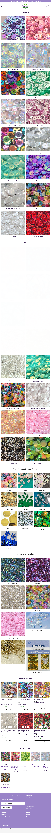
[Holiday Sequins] (25, 499)
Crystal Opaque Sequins (38, 69)
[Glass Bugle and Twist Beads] (13, 624)
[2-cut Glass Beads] (38, 597)
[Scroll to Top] (48, 826)
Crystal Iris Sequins (13, 69)
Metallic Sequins (13, 153)
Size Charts (29, 802)
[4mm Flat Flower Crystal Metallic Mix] (25, 690)
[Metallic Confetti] (38, 341)
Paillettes (9, 528)
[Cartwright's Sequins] (25, 6)
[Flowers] (9, 480)
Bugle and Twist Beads (13, 638)
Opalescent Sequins (13, 180)
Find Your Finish (5, 784)
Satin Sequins (38, 208)
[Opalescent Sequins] (13, 167)
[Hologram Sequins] (13, 83)
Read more (5, 771)
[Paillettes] (9, 518)
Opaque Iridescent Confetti (13, 408)
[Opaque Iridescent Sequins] (38, 167)
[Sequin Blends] (38, 28)
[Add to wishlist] (6, 696)
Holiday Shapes (25, 509)
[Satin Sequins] (38, 195)
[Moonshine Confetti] (13, 366)
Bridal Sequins (12, 236)
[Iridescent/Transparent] (13, 111)
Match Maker (25, 763)
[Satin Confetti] (38, 422)
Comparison (29, 819)
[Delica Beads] (13, 597)
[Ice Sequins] (38, 83)
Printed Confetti (13, 463)
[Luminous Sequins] (38, 111)
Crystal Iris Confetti (13, 273)
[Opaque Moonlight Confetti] (38, 395)
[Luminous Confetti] (13, 341)
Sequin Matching (30, 804)
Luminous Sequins (38, 125)
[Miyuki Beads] (38, 570)
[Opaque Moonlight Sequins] (13, 195)
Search (28, 798)
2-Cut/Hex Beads (38, 610)
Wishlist (28, 816)
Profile (28, 821)
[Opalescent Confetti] (38, 367)
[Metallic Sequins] (13, 139)
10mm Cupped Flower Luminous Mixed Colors (6, 700)
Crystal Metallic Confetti (38, 273)
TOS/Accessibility (30, 806)
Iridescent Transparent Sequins (13, 125)
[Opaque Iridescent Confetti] (13, 395)
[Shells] (42, 519)
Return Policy (4, 819)
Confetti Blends (38, 463)
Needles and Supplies (38, 672)
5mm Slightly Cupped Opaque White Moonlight (8, 730)
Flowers (9, 490)
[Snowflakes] (42, 480)
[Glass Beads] (13, 570)
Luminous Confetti (13, 355)
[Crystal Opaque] (38, 55)
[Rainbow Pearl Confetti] (13, 422)
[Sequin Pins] (13, 652)
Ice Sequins (38, 97)
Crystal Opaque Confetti (13, 300)
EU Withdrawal (4, 825)
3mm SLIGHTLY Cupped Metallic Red (23, 730)
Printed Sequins (25, 528)
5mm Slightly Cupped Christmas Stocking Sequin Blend (41, 731)
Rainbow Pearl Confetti (13, 436)
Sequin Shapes (42, 509)
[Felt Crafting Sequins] (38, 223)
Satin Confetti (38, 435)
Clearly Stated (35, 763)
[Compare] (9, 696)
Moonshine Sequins (38, 153)
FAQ (27, 800)
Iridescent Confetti (38, 327)
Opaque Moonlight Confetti (38, 408)
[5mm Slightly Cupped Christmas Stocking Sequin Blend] (42, 721)
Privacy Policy (29, 808)
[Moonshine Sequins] (38, 139)
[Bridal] (13, 223)
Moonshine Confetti (13, 380)
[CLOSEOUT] (9, 538)
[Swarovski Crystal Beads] (38, 620)
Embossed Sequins (8, 509)
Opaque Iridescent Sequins (38, 180)
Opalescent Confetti (38, 381)
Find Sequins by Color (5, 763)
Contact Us (3, 814)
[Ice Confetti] (13, 314)
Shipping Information (6, 816)
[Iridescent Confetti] (38, 314)
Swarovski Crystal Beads (38, 630)
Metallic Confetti (38, 355)
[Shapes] (42, 499)
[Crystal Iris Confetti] (13, 259)
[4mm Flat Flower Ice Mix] (42, 690)
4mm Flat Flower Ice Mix (40, 699)
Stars (25, 490)
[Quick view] (11, 696)
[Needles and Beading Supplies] (38, 655)
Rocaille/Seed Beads (13, 583)
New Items (13, 41)
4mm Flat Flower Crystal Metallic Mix (24, 700)
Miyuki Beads (38, 583)
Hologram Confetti (38, 300)
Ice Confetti (13, 327)
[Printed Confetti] (13, 449)
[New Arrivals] (13, 28)
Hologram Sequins (13, 97)
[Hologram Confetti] (38, 286)
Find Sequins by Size (15, 763)
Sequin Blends (38, 41)
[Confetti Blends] (38, 449)
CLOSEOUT (9, 548)
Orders (28, 814)
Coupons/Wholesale (6, 823)
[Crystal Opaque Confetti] (13, 286)
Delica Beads (13, 611)
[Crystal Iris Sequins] (13, 55)
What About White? (46, 763)
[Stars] (25, 480)
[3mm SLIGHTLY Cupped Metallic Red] (25, 721)
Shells (42, 529)
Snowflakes (42, 490)
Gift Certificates (5, 821)
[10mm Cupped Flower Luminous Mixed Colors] (9, 690)
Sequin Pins (13, 665)
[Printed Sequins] (25, 518)
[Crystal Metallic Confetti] (38, 259)
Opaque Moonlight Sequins (13, 208)
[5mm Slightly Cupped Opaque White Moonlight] (9, 721)
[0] (48, 6)
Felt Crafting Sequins (38, 236)
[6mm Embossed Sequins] (9, 499)
